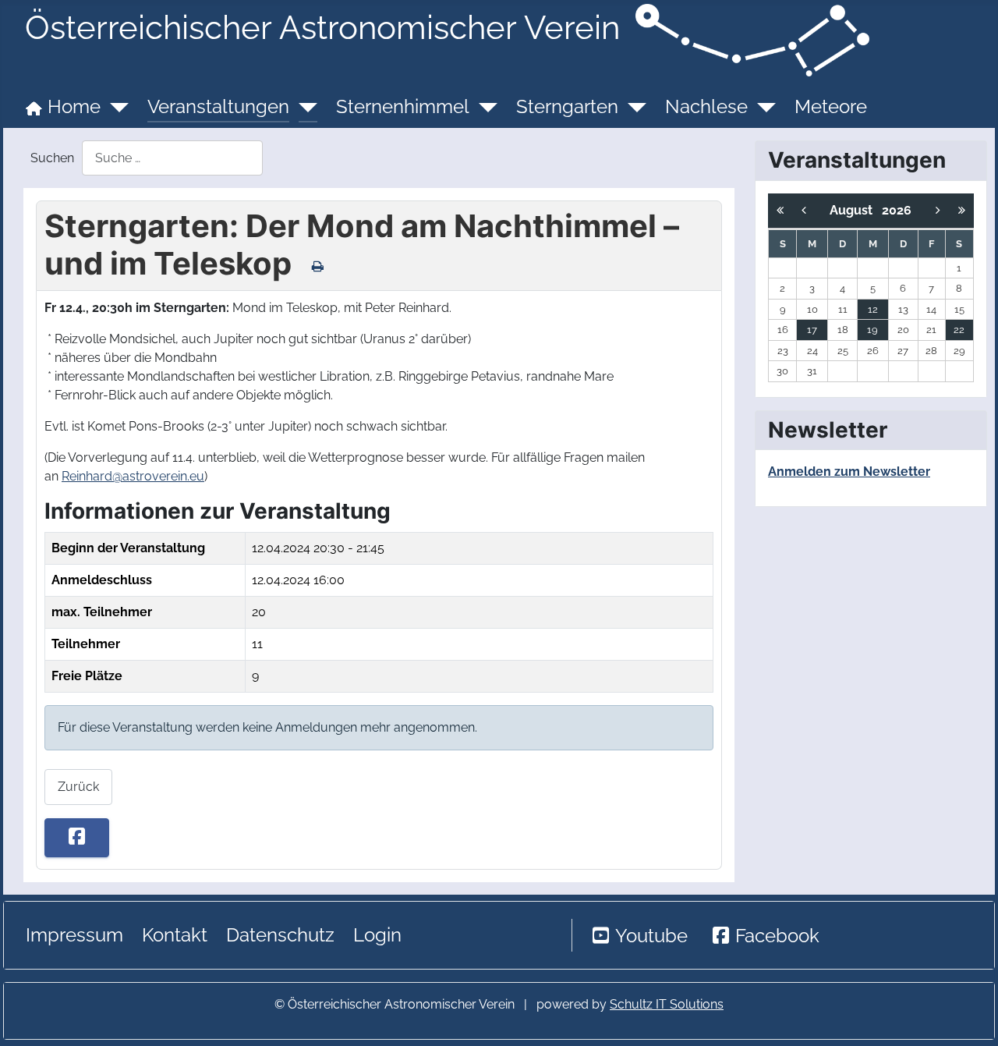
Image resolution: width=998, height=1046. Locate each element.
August (856, 210)
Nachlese (706, 106)
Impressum (74, 935)
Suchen (52, 158)
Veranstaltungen (218, 106)
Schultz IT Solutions (667, 1004)
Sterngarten (567, 106)
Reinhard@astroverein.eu (133, 476)
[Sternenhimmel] (483, 107)
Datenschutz (280, 935)
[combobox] (172, 158)
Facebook (777, 935)
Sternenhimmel (402, 106)
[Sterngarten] (632, 107)
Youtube (651, 935)
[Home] (115, 107)
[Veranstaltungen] (303, 107)
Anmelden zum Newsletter (849, 471)
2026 (896, 210)
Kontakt (174, 935)
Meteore (831, 106)
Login (377, 935)
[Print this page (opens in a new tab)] (318, 266)
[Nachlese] (762, 107)
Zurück (78, 786)
